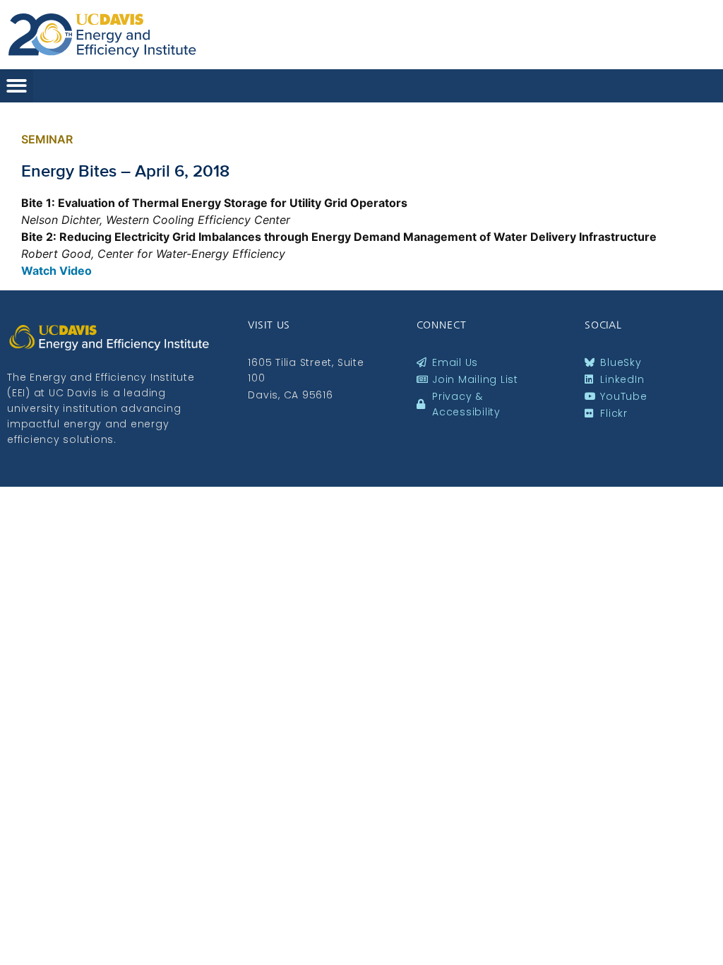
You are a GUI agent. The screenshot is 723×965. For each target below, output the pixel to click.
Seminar (47, 139)
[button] (16, 85)
